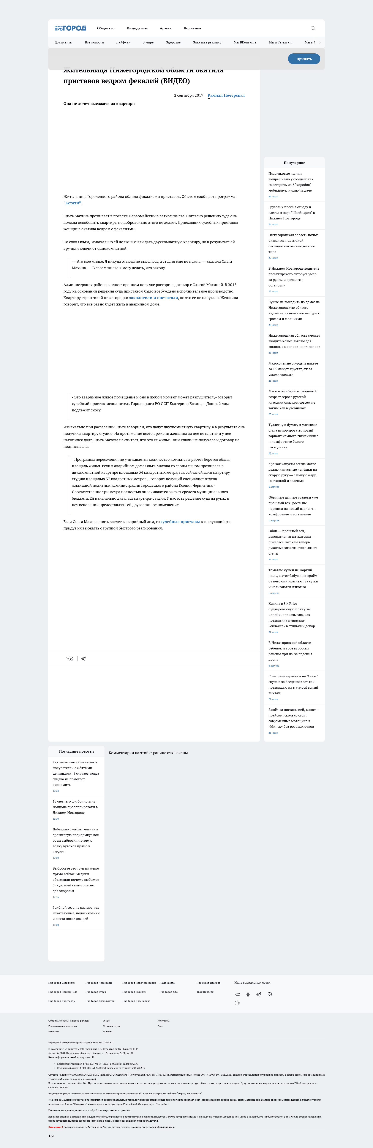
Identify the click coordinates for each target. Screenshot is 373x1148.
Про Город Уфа (169, 991)
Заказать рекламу (207, 42)
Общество (106, 28)
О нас (106, 1020)
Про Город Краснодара (136, 1001)
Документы (64, 42)
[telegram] (85, 659)
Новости (53, 1031)
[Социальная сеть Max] (237, 1003)
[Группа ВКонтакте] (237, 994)
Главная (107, 1031)
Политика (192, 28)
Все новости (94, 42)
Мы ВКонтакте (245, 42)
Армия (166, 28)
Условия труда (111, 1026)
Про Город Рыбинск (134, 991)
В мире (148, 42)
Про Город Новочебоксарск (139, 982)
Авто (160, 1026)
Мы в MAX (313, 42)
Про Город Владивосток (99, 1001)
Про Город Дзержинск (61, 982)
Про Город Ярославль (61, 1001)
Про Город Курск (95, 991)
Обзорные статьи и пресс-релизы (68, 1020)
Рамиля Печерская (226, 95)
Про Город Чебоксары (98, 982)
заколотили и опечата (151, 297)
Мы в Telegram (280, 42)
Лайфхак (123, 42)
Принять (304, 59)
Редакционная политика (62, 1026)
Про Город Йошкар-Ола (62, 991)
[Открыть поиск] (312, 28)
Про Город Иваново (208, 982)
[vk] (70, 659)
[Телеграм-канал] (258, 994)
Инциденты (137, 28)
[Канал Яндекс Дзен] (269, 994)
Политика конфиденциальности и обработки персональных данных (89, 1110)
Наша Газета (167, 982)
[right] (320, 42)
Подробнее (162, 1104)
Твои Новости (205, 991)
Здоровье (173, 42)
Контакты (163, 1020)
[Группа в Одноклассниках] (248, 994)
